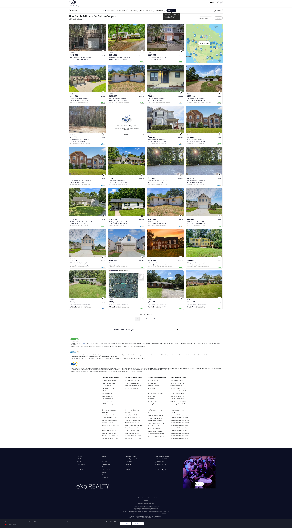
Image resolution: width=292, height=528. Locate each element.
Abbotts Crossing (153, 380)
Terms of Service (158, 501)
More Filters (172, 10)
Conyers (150, 314)
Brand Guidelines (130, 466)
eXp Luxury (104, 472)
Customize (138, 523)
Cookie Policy (129, 464)
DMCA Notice (146, 500)
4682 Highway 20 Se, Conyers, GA (118, 222)
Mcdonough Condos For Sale (133, 438)
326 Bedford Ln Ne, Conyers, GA (195, 222)
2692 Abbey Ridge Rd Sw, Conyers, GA (119, 57)
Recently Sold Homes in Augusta (179, 433)
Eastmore (150, 391)
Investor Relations (81, 464)
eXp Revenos (105, 466)
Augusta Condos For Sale (132, 433)
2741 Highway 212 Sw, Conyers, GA (79, 98)
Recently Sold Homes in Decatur (179, 430)
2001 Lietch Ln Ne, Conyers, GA (117, 98)
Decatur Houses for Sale (109, 430)
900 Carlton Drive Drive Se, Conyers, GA (81, 304)
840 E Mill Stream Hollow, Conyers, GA (80, 57)
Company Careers (81, 466)
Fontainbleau (151, 398)
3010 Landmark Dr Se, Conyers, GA (157, 180)
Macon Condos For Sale (131, 428)
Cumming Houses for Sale (109, 420)
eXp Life (104, 456)
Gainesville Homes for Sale (178, 401)
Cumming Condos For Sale (132, 420)
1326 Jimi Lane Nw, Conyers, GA (156, 98)
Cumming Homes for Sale (177, 386)
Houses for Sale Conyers (132, 380)
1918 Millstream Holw (108, 386)
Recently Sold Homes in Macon (179, 428)
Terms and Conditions (131, 456)
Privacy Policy (129, 461)
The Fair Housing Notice (164, 511)
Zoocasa (104, 458)
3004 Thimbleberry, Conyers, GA (195, 139)
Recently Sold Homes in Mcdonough (180, 438)
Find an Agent (80, 458)
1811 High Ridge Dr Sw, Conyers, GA (196, 263)
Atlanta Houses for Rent (155, 413)
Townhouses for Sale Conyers (133, 386)
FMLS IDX (85, 343)
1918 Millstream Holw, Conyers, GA (157, 57)
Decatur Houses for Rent (155, 428)
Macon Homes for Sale (177, 393)
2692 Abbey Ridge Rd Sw (109, 383)
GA (144, 314)
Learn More (164, 513)
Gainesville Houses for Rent (156, 434)
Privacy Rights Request (131, 458)
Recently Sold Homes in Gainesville (180, 436)
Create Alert (127, 134)
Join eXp (79, 461)
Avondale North (152, 383)
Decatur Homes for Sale (177, 396)
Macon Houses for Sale (108, 428)
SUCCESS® (104, 461)
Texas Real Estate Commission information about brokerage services (146, 508)
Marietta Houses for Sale (109, 423)
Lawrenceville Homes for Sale (179, 391)
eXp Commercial (106, 469)
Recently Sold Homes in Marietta (180, 423)
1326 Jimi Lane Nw (107, 393)
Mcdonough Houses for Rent (156, 436)
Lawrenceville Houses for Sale (110, 425)
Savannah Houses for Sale (109, 417)
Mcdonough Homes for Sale (178, 404)
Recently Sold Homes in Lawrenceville (180, 425)
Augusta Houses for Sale (109, 433)
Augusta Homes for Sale (177, 398)
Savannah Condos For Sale (132, 417)
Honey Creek (151, 388)
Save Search (218, 18)
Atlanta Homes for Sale (177, 380)
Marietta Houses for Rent (155, 421)
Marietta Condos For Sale (132, 423)
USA (140, 314)
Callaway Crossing (153, 404)
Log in (216, 2)
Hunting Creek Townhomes (156, 393)
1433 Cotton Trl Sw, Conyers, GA (156, 263)
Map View (219, 10)
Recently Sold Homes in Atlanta (179, 415)
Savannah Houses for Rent (155, 415)
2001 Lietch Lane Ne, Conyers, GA (157, 222)
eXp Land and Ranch (107, 474)
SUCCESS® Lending (106, 464)
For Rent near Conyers (131, 388)
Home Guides (80, 469)
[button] (146, 329)
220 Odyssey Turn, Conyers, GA (156, 139)
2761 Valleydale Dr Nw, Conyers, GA (196, 304)
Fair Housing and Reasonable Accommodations (146, 503)
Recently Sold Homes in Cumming (180, 420)
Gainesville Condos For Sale (133, 436)
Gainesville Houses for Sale (110, 436)
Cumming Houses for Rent (155, 418)
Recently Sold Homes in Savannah (180, 417)
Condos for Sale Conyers (132, 383)
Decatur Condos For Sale (132, 430)
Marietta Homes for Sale (177, 388)
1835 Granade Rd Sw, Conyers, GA (157, 304)
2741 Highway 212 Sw (108, 388)
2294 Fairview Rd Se (107, 396)
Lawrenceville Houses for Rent (156, 423)
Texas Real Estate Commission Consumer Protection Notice (146, 509)
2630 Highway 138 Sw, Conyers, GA (118, 304)
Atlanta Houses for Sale (109, 415)
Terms (107, 521)
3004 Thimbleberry (107, 404)
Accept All (125, 523)
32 (154, 319)
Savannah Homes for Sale (178, 383)
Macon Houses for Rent (154, 426)
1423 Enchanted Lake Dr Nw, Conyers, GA (81, 222)
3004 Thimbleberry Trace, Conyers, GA (80, 180)
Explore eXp (79, 456)
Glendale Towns (152, 401)
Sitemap (128, 469)
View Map (205, 43)
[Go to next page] (159, 319)
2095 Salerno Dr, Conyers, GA (117, 180)
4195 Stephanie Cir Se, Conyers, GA (80, 139)
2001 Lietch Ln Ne (107, 391)
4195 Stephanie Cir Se (108, 398)
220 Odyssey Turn (107, 401)
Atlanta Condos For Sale (132, 415)
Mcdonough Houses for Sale (110, 438)
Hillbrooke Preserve (153, 386)
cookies (10, 521)
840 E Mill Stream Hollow (109, 380)
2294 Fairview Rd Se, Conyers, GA (196, 98)
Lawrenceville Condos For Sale (134, 425)
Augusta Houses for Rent (155, 431)
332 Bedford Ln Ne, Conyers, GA (117, 263)
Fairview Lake (151, 396)
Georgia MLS (147, 355)
